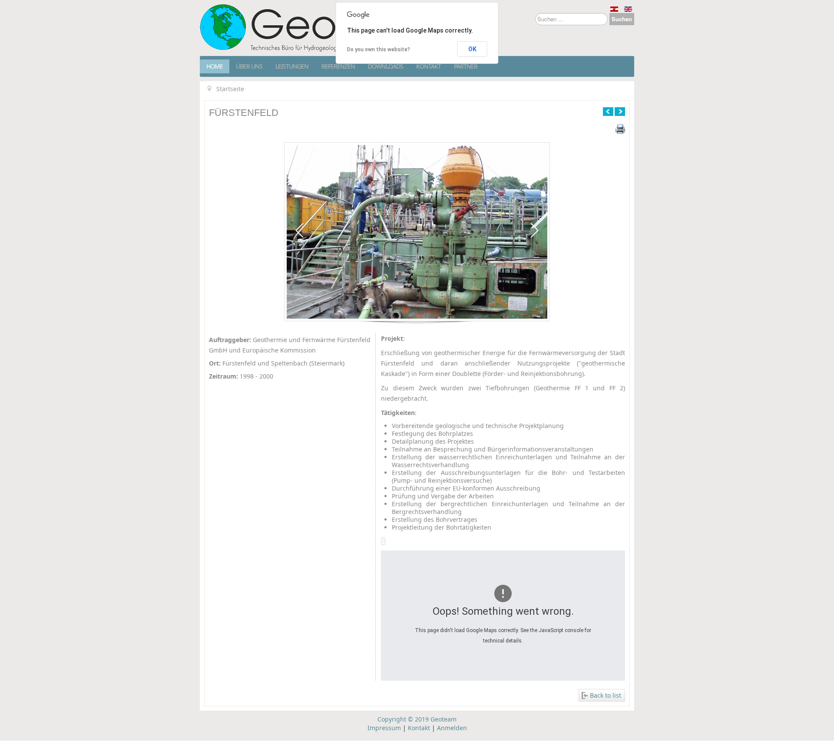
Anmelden (452, 728)
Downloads (385, 66)
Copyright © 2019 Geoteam (417, 719)
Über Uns (249, 66)
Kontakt (428, 66)
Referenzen (338, 66)
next (534, 230)
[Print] (620, 128)
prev (299, 230)
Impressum (384, 728)
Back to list (605, 695)
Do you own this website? (378, 49)
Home (214, 66)
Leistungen (291, 66)
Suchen (622, 19)
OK (472, 49)
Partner (465, 66)
